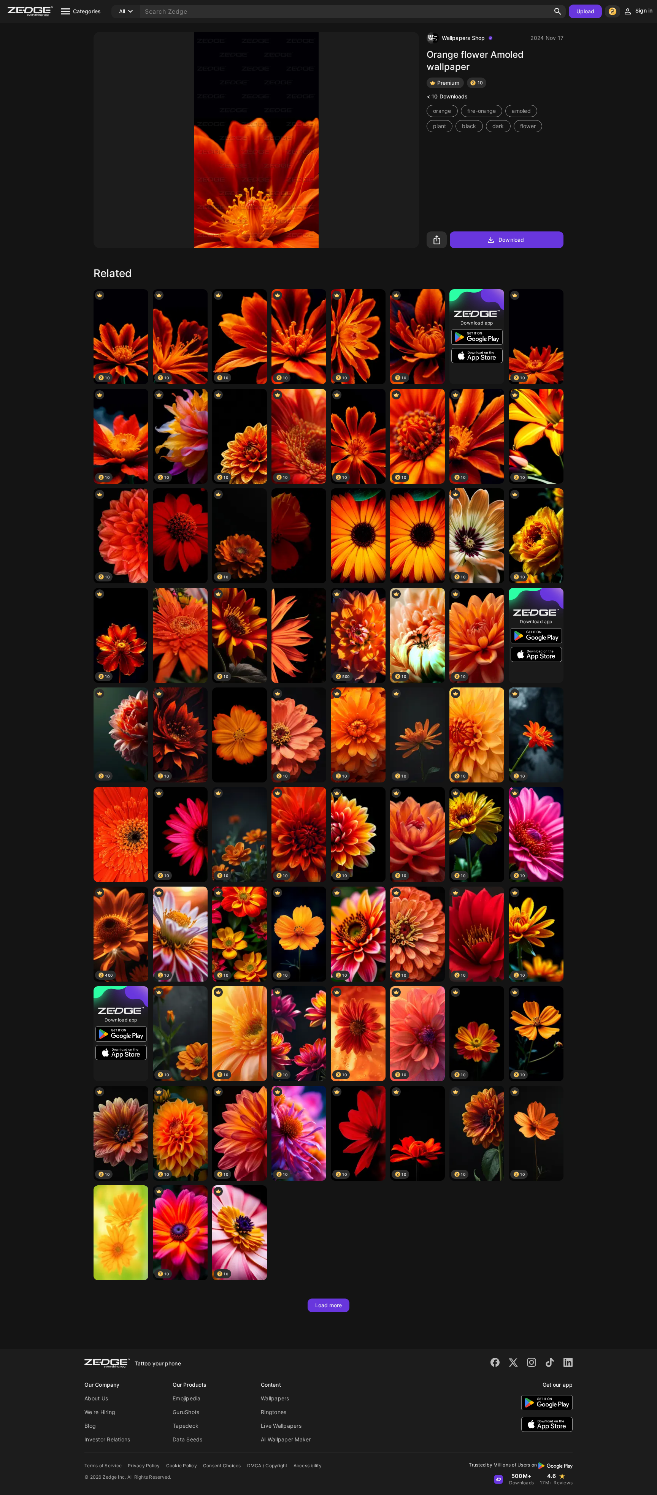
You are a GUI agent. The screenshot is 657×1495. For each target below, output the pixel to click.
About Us (96, 1398)
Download (511, 239)
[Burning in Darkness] (298, 535)
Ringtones (273, 1412)
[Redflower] (180, 535)
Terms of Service (103, 1465)
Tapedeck (185, 1425)
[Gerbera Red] (121, 834)
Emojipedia (187, 1398)
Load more (328, 1305)
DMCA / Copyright (267, 1465)
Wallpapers (275, 1398)
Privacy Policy (144, 1465)
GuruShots (186, 1412)
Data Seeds (188, 1439)
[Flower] (180, 635)
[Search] (557, 11)
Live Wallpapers (281, 1425)
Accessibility (308, 1465)
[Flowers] (121, 1232)
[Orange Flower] (417, 535)
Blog (90, 1425)
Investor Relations (107, 1439)
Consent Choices (222, 1465)
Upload (585, 11)
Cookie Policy (181, 1465)
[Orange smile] (358, 535)
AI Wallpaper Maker (286, 1439)
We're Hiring (99, 1412)
